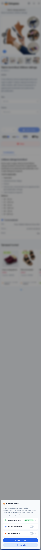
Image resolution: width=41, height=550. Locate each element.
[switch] (32, 527)
